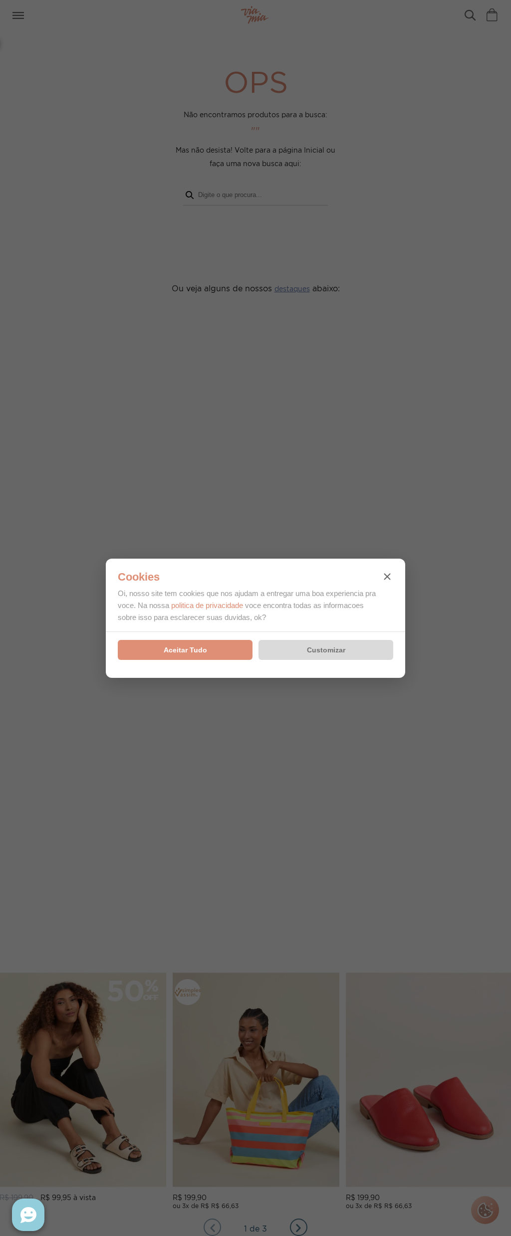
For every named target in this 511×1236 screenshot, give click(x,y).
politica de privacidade (207, 605)
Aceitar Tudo (185, 650)
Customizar (326, 650)
